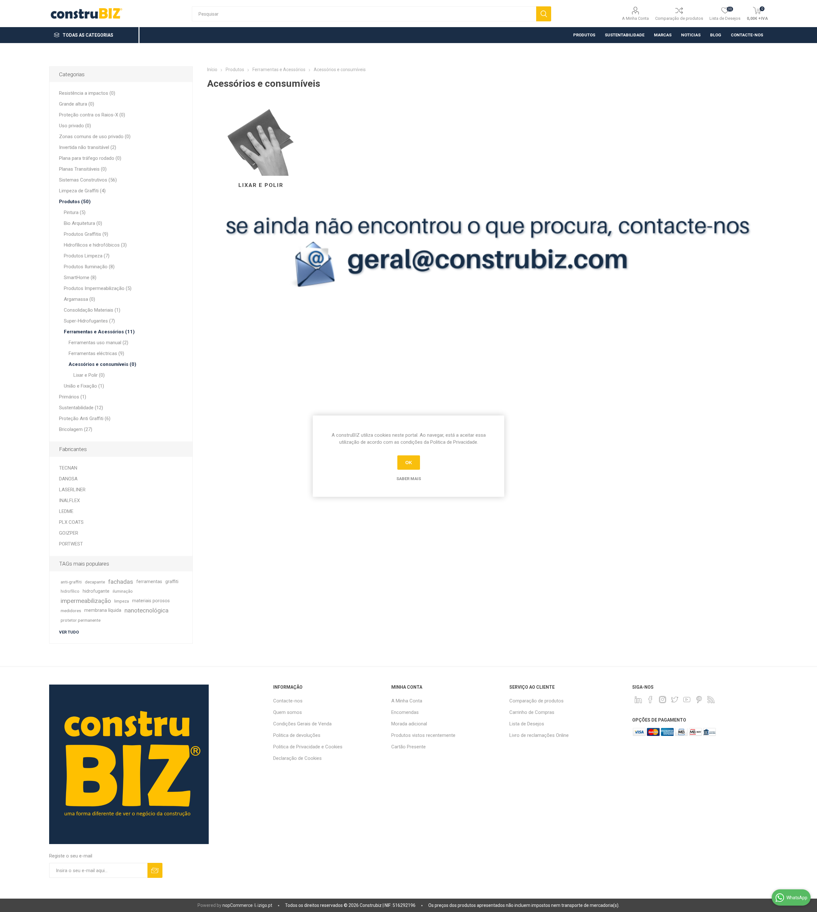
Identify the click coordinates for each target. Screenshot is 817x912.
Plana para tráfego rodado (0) (90, 158)
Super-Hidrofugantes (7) (89, 321)
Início (212, 69)
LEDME (66, 511)
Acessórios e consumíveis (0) (102, 364)
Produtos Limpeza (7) (86, 256)
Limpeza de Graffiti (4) (82, 191)
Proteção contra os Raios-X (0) (92, 115)
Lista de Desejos (526, 724)
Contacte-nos (288, 701)
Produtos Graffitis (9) (86, 234)
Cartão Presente (408, 747)
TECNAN (68, 468)
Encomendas (405, 712)
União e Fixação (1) (84, 386)
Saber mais (408, 478)
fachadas (120, 581)
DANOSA (68, 479)
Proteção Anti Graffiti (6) (84, 418)
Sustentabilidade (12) (81, 408)
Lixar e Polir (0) (89, 375)
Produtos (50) (75, 201)
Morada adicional (409, 724)
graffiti (171, 581)
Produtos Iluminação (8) (89, 267)
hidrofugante (96, 591)
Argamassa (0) (79, 299)
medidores (71, 610)
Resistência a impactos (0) (87, 93)
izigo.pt (265, 905)
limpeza (121, 601)
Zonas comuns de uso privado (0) (95, 136)
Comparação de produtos (679, 18)
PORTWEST (71, 544)
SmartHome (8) (80, 277)
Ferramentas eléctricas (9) (96, 353)
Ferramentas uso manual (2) (98, 342)
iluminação (123, 591)
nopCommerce (237, 905)
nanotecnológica (146, 610)
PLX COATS (71, 522)
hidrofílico (70, 591)
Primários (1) (72, 397)
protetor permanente (81, 620)
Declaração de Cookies (297, 758)
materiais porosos (151, 601)
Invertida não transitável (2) (87, 147)
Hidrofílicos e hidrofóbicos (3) (95, 245)
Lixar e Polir (260, 185)
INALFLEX (69, 500)
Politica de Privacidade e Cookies (307, 747)
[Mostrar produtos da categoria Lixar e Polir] (261, 136)
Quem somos (287, 712)
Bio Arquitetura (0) (83, 223)
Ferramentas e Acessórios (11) (99, 332)
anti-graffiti (71, 581)
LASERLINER (72, 490)
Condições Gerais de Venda (302, 724)
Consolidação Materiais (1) (92, 310)
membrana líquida (102, 610)
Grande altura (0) (76, 104)
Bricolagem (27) (75, 429)
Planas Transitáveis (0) (83, 169)
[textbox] (364, 13)
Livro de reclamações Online (539, 735)
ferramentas (149, 581)
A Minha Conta (635, 18)
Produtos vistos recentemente (423, 735)
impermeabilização (86, 600)
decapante (95, 581)
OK (408, 462)
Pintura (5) (75, 212)
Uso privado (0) (75, 126)
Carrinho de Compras (531, 712)
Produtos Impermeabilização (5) (97, 288)
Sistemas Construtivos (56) (88, 180)
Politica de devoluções (296, 735)
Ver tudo (69, 632)
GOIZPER (68, 533)
